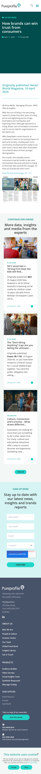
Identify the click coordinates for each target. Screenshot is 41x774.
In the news (10, 17)
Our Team (6, 642)
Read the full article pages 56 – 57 (16, 173)
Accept (13, 767)
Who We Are (7, 629)
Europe (5, 700)
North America (8, 697)
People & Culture (9, 634)
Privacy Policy (32, 763)
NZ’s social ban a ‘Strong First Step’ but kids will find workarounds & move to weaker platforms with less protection (20, 273)
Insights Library (9, 650)
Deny (26, 767)
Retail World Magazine (20, 86)
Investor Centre (9, 638)
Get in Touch (7, 654)
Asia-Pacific (6, 704)
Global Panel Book (10, 646)
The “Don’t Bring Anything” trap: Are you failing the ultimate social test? (20, 346)
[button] (37, 5)
